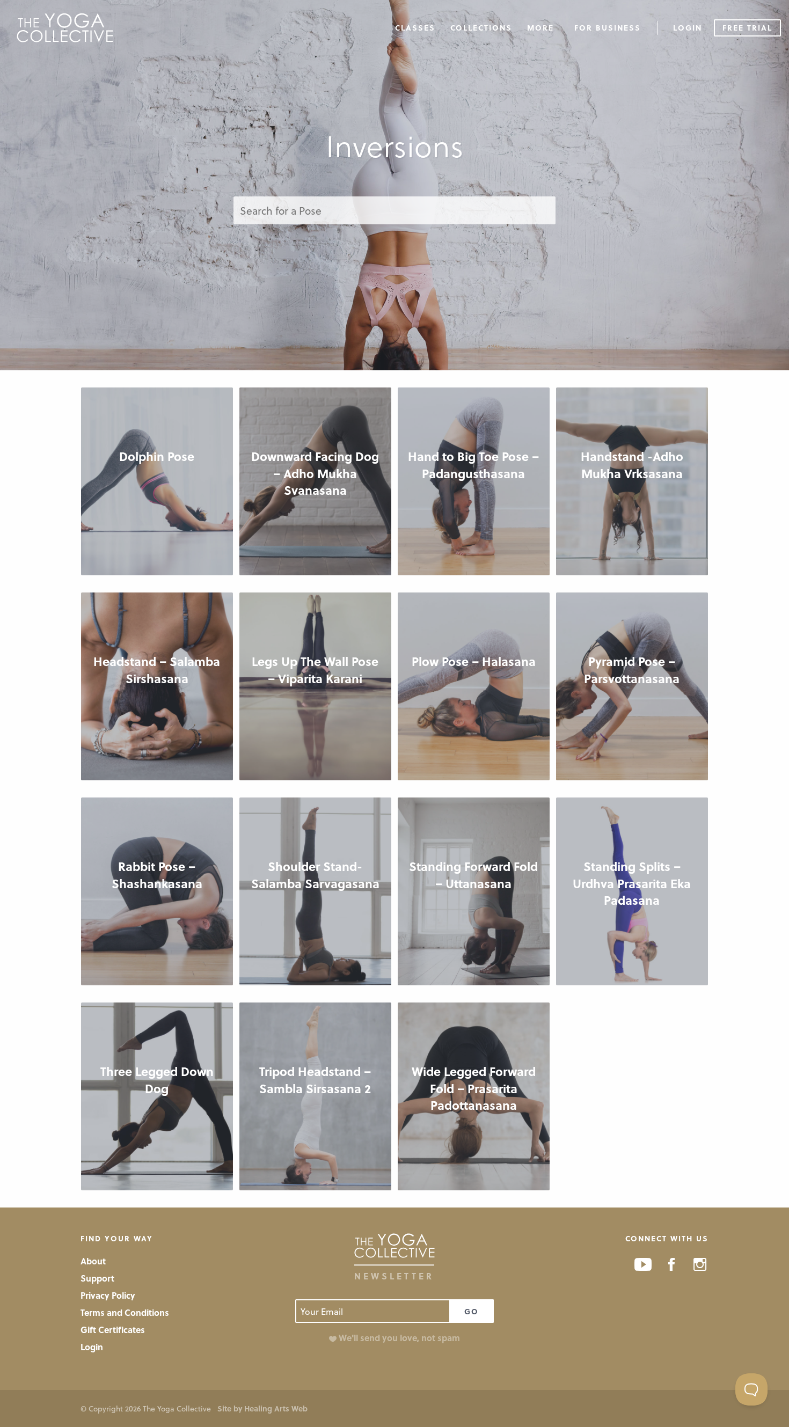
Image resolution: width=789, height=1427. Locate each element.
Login (687, 27)
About (93, 1261)
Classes (415, 27)
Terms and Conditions (125, 1312)
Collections (481, 27)
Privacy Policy (108, 1295)
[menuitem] (415, 27)
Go (471, 1311)
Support (97, 1278)
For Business (607, 27)
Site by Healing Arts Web (262, 1408)
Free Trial (747, 27)
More (540, 27)
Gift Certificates (113, 1329)
